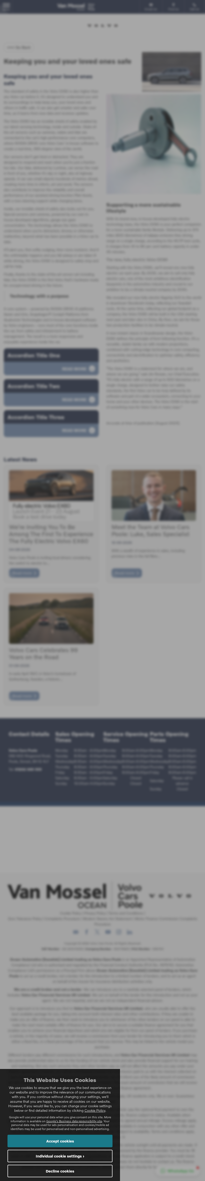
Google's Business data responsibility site (74, 1121)
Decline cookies (60, 1171)
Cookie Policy (94, 1110)
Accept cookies (60, 1141)
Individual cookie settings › (60, 1156)
